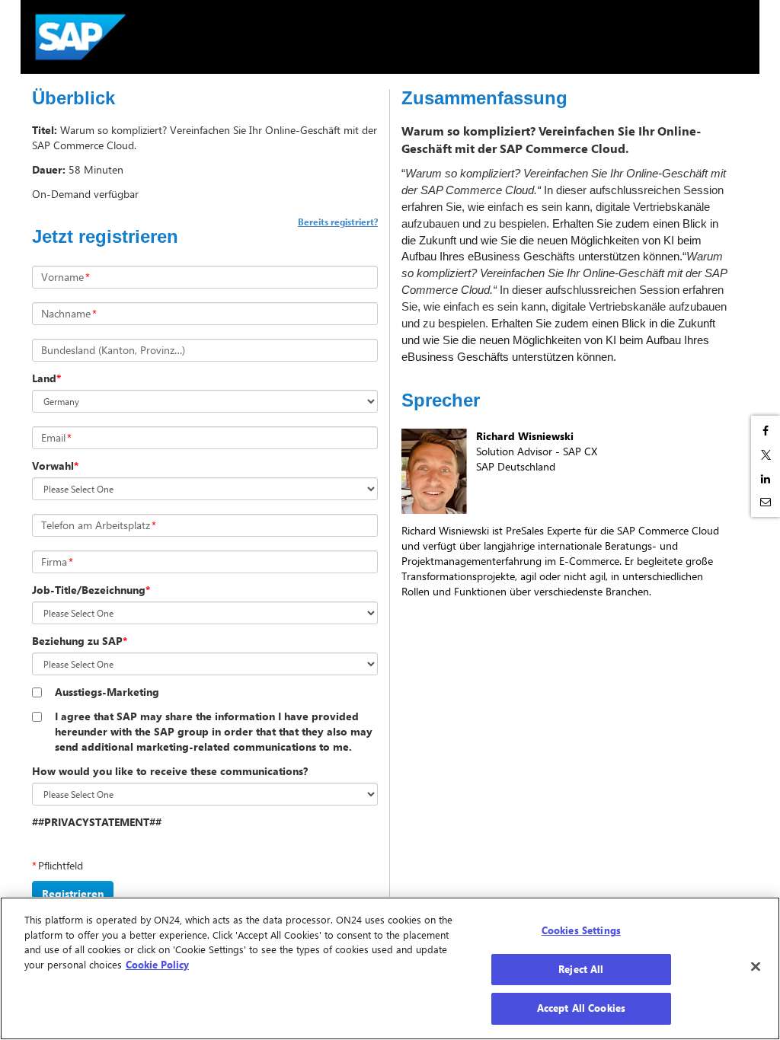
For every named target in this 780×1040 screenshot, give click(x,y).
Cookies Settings (581, 930)
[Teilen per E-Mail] (765, 501)
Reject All (580, 969)
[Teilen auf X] (765, 454)
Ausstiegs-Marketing (107, 691)
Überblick (73, 98)
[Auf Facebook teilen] (765, 431)
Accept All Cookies (581, 1008)
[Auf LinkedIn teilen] (765, 478)
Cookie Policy (157, 964)
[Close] (755, 967)
